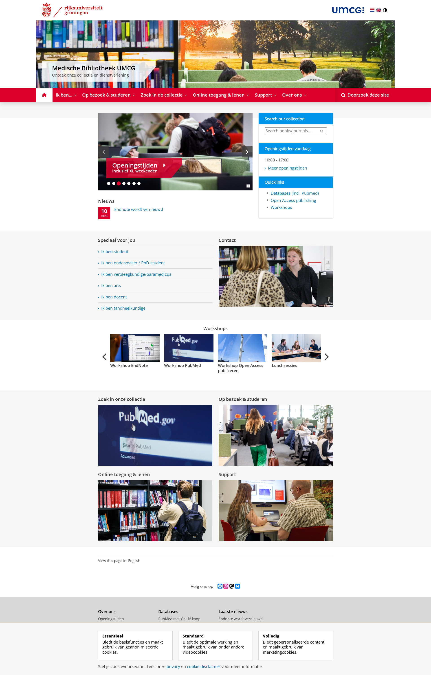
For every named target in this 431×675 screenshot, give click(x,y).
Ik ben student (114, 251)
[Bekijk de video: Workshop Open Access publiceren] (242, 348)
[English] (378, 10)
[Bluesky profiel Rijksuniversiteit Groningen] (237, 586)
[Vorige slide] (103, 151)
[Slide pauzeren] (248, 185)
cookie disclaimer (203, 666)
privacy (173, 666)
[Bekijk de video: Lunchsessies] (296, 348)
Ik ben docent (114, 297)
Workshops (281, 207)
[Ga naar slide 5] (129, 183)
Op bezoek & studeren (243, 399)
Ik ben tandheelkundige (123, 308)
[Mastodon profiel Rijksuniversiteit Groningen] (231, 586)
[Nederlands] (372, 10)
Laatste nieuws (233, 611)
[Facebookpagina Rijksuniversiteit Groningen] (220, 586)
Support (227, 474)
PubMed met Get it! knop (179, 618)
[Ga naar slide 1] (108, 183)
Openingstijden (111, 618)
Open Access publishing (293, 200)
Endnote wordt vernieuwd (241, 618)
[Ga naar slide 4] (124, 183)
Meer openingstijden (287, 168)
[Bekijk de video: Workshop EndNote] (134, 348)
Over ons (107, 611)
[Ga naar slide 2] (114, 183)
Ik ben (136, 274)
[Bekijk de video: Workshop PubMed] (188, 348)
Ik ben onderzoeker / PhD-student (133, 262)
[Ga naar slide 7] (139, 183)
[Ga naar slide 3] (118, 183)
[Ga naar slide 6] (134, 183)
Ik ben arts (111, 285)
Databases (168, 611)
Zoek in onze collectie (121, 399)
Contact (227, 240)
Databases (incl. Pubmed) (295, 193)
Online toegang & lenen (124, 474)
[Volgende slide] (247, 151)
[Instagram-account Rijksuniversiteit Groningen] (225, 586)
